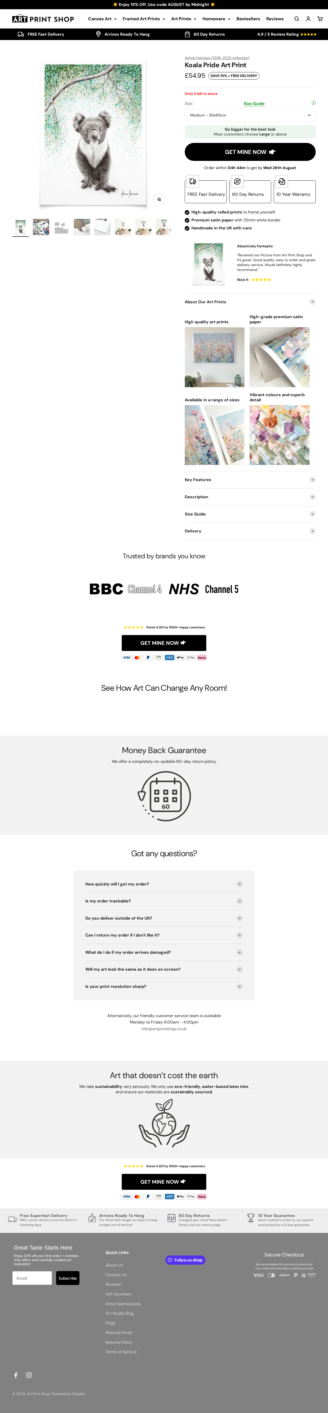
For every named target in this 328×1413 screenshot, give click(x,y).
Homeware (213, 19)
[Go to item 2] (41, 228)
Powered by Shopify (68, 1393)
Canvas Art (99, 19)
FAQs (110, 1323)
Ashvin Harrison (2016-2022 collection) (217, 57)
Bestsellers (248, 19)
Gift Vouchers (118, 1294)
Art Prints (181, 19)
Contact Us (116, 1275)
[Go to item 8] (164, 228)
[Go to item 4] (82, 228)
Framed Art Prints (141, 19)
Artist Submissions (123, 1304)
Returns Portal (119, 1332)
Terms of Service (121, 1351)
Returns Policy (119, 1342)
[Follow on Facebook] (15, 1375)
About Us (114, 1265)
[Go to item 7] (143, 228)
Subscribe (68, 1278)
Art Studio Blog (120, 1313)
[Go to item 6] (123, 228)
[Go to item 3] (61, 228)
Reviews (275, 19)
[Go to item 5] (102, 228)
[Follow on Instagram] (28, 1375)
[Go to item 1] (20, 228)
